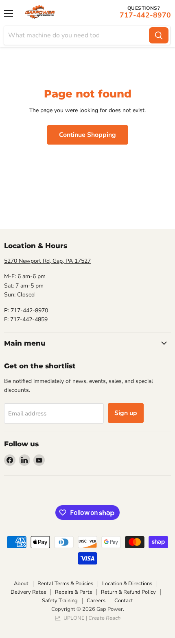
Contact (123, 600)
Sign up (125, 413)
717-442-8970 (145, 15)
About (21, 583)
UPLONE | (90, 618)
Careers (96, 600)
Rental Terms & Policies (65, 583)
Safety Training (60, 600)
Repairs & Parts (73, 592)
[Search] (158, 35)
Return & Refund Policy (128, 592)
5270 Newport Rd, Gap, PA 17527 (47, 261)
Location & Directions (127, 583)
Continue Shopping (87, 134)
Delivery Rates (28, 592)
